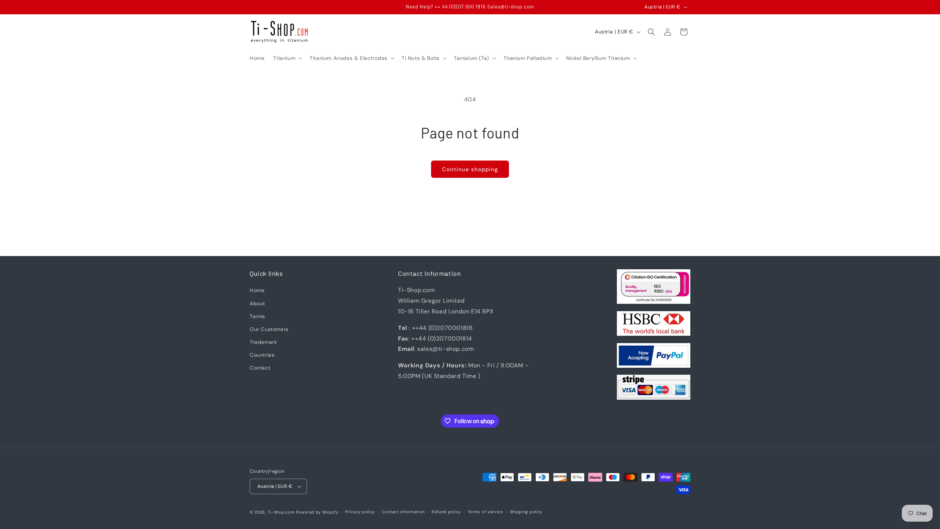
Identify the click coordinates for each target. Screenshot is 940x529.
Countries (262, 355)
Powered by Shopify (317, 512)
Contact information (403, 511)
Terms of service (485, 511)
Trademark (263, 342)
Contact (260, 367)
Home (257, 290)
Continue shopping (470, 169)
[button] (287, 58)
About (257, 303)
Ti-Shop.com (281, 512)
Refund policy (446, 511)
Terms (257, 316)
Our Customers (269, 329)
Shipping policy (526, 511)
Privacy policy (360, 511)
